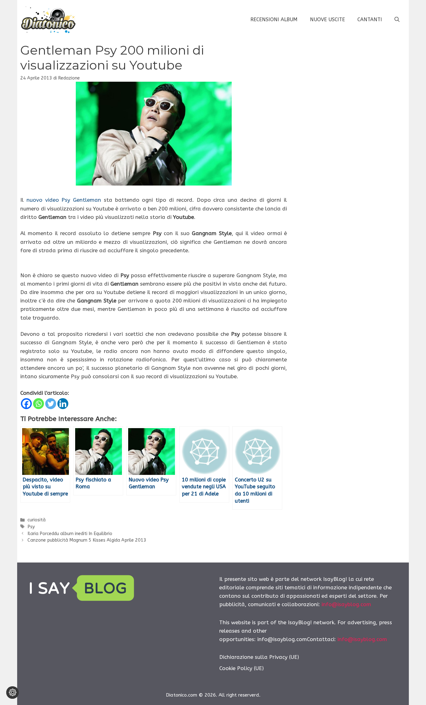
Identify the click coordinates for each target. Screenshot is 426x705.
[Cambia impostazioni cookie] (12, 692)
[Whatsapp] (38, 403)
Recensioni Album (274, 19)
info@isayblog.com (346, 604)
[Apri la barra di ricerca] (397, 19)
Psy (31, 526)
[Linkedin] (62, 403)
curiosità (36, 520)
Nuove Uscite (327, 19)
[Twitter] (50, 403)
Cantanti (369, 19)
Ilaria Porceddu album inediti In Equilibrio (69, 533)
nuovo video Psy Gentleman (64, 200)
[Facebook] (26, 403)
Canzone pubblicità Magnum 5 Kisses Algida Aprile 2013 (86, 540)
